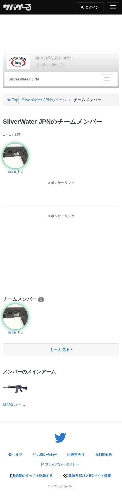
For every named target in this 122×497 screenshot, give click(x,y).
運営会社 (77, 455)
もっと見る (60, 349)
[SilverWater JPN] (18, 62)
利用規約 (105, 455)
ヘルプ (16, 455)
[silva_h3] (15, 316)
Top (14, 100)
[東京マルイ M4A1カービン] (15, 389)
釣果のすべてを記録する (33, 476)
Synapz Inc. (66, 486)
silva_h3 (57, 65)
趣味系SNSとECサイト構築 (89, 476)
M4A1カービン (16, 404)
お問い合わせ (46, 455)
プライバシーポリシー (61, 464)
